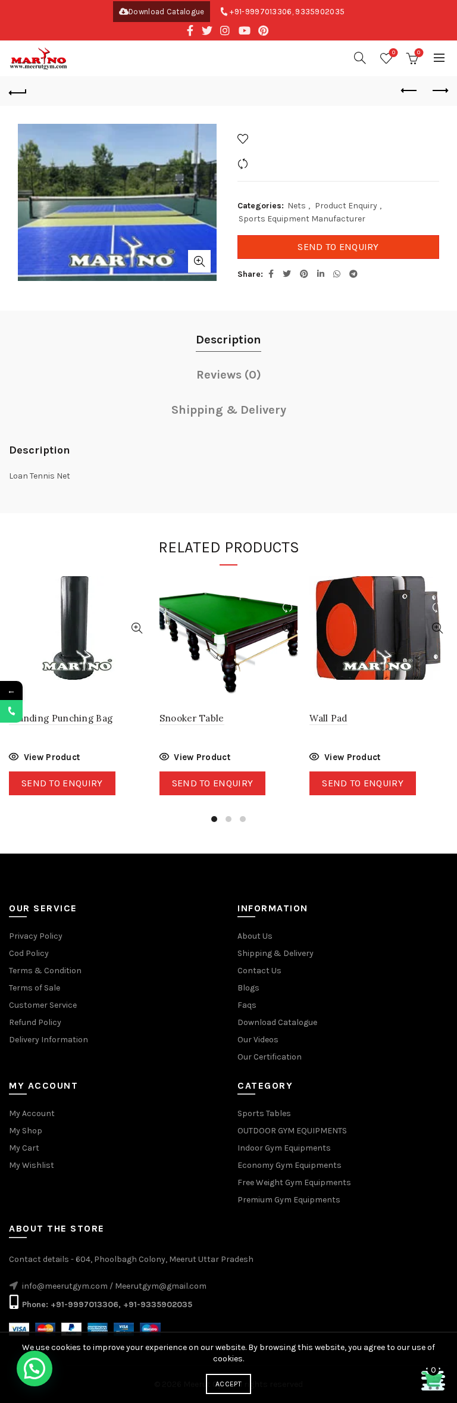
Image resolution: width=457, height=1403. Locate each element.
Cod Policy (29, 953)
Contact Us (259, 970)
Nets (296, 206)
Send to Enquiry (338, 246)
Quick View (137, 628)
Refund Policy (35, 1022)
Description (228, 339)
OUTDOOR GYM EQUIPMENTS (292, 1131)
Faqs (246, 1005)
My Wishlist (31, 1165)
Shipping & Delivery (228, 410)
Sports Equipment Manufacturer (302, 219)
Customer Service (43, 1005)
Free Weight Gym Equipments (294, 1182)
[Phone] (11, 711)
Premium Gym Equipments (288, 1200)
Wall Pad (328, 718)
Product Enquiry (346, 206)
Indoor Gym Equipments (284, 1148)
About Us (255, 936)
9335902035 (320, 11)
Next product (439, 91)
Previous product (409, 91)
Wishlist (393, 52)
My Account (32, 1113)
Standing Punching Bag (60, 718)
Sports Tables (264, 1113)
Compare (269, 163)
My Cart (24, 1148)
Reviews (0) (228, 375)
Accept (228, 1384)
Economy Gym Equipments (289, 1165)
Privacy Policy (35, 936)
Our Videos (257, 1040)
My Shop (25, 1131)
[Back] (18, 91)
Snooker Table (191, 718)
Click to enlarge (199, 261)
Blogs (248, 988)
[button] (34, 1368)
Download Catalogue (166, 11)
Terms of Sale (34, 988)
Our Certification (269, 1057)
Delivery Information (48, 1040)
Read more (44, 758)
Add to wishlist (281, 138)
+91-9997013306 (261, 11)
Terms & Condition (45, 970)
